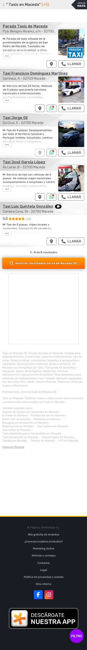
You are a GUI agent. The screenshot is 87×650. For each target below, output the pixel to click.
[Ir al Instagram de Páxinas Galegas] (49, 594)
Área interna (43, 584)
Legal (43, 570)
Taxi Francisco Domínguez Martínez (35, 73)
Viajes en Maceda (13, 447)
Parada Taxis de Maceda (25, 26)
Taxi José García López (24, 162)
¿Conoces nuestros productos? (44, 541)
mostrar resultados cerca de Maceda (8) (46, 263)
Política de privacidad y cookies (43, 577)
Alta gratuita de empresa (43, 534)
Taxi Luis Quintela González (28, 206)
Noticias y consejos (43, 555)
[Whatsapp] (52, 108)
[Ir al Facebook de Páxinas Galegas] (38, 594)
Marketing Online (43, 548)
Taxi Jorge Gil (15, 118)
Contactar (43, 563)
